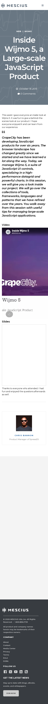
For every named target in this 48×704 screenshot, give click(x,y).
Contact (6, 645)
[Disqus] (24, 495)
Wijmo (28, 31)
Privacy (6, 652)
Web (18, 31)
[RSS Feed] (26, 671)
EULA (5, 658)
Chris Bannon (24, 435)
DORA (5, 661)
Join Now (11, 693)
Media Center (9, 648)
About (6, 642)
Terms (6, 655)
